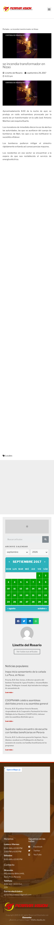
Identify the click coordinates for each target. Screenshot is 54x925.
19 (21, 595)
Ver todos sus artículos (27, 651)
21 (33, 595)
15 (39, 589)
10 (8, 589)
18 (14, 595)
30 (45, 602)
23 (45, 595)
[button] (49, 9)
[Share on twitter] (24, 621)
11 (15, 589)
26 (21, 602)
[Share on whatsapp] (36, 621)
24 (8, 602)
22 (39, 595)
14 (33, 589)
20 (27, 595)
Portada (6, 29)
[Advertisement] (27, 487)
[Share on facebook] (18, 621)
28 (33, 602)
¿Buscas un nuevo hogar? (27, 920)
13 (27, 589)
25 (14, 602)
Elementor (27, 917)
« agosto (11, 608)
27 (27, 602)
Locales (8, 456)
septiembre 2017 (27, 561)
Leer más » (9, 692)
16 (45, 589)
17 (8, 595)
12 (21, 589)
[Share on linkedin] (30, 621)
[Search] (45, 539)
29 (39, 602)
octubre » (42, 608)
